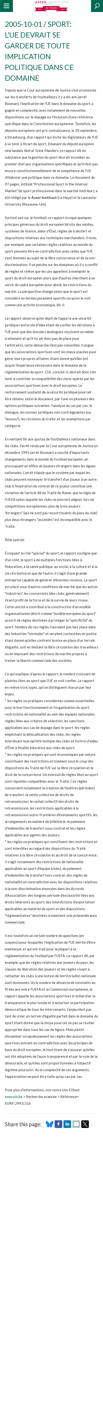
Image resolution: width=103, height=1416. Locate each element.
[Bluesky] (49, 1126)
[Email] (76, 1126)
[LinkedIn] (67, 1126)
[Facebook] (58, 1126)
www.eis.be (14, 1096)
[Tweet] (85, 1126)
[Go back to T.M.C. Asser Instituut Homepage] (51, 6)
